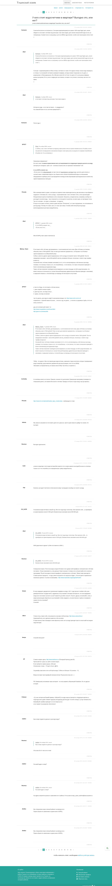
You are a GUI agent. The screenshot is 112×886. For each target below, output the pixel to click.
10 (64, 12)
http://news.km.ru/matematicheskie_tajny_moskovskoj (47, 401)
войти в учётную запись (86, 855)
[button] (107, 848)
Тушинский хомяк (26, 2)
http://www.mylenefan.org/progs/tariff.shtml (69, 577)
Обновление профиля (84, 875)
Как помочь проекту (83, 877)
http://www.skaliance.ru (52, 659)
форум (67, 2)
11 (67, 12)
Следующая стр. (79, 7)
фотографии (89, 2)
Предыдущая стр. (69, 7)
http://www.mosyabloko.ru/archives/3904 (44, 309)
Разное (61, 7)
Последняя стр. (89, 7)
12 (70, 12)
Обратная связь (82, 879)
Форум (55, 7)
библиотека (77, 2)
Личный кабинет (83, 872)
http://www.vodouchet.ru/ (75, 616)
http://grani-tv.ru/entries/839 (40, 311)
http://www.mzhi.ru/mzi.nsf (74, 298)
